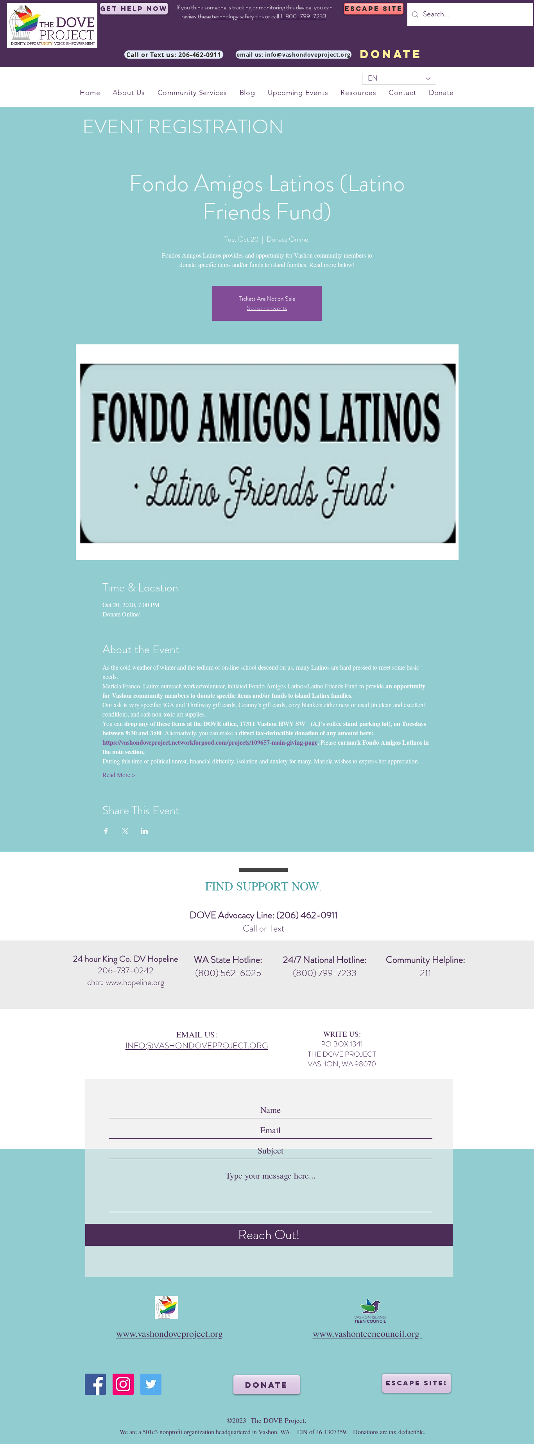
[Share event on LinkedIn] (144, 831)
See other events (267, 307)
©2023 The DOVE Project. (266, 1420)
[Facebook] (95, 1384)
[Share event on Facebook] (106, 831)
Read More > (118, 774)
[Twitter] (150, 1384)
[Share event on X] (125, 831)
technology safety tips (238, 16)
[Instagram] (123, 1384)
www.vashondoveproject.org (169, 1333)
